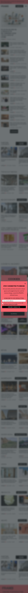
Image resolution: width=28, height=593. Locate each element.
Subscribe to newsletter (14, 307)
